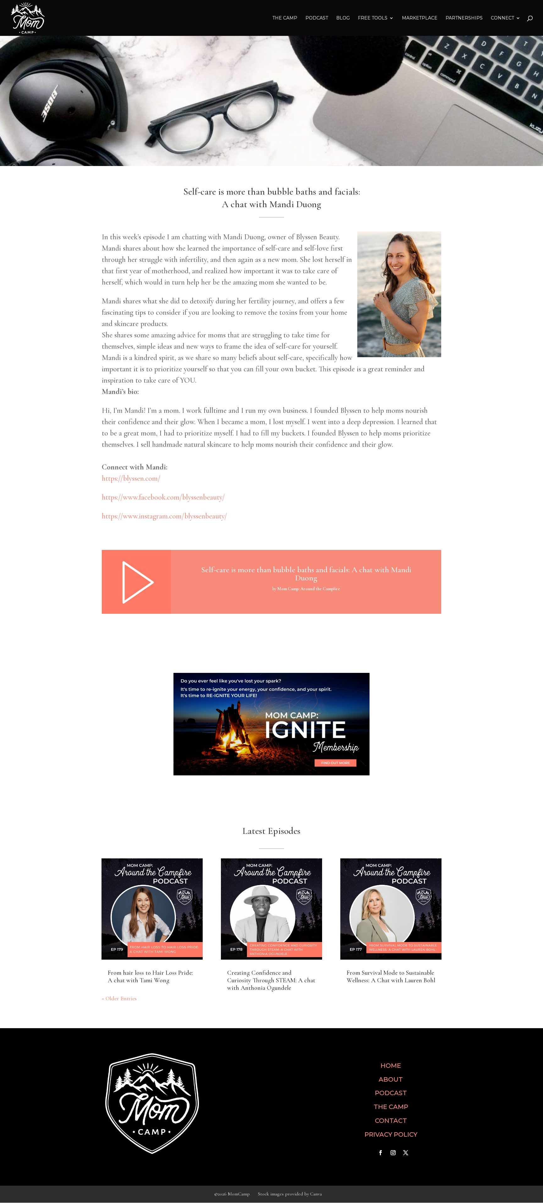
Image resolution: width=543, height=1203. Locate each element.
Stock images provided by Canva (290, 1194)
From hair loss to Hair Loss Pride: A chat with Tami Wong (150, 976)
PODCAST (391, 1093)
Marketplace (419, 18)
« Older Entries (119, 998)
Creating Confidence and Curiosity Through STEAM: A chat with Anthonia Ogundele (271, 980)
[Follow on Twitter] (406, 1153)
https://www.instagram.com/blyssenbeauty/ (164, 516)
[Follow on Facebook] (381, 1153)
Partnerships (464, 18)
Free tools (372, 18)
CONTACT (391, 1120)
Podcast (316, 18)
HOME (391, 1065)
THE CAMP (284, 18)
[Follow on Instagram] (393, 1153)
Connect (502, 18)
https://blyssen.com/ (131, 478)
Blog (343, 18)
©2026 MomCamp (232, 1194)
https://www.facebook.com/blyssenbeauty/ (163, 497)
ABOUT (391, 1079)
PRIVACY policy (391, 1134)
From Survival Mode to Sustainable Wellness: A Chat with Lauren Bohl (391, 976)
